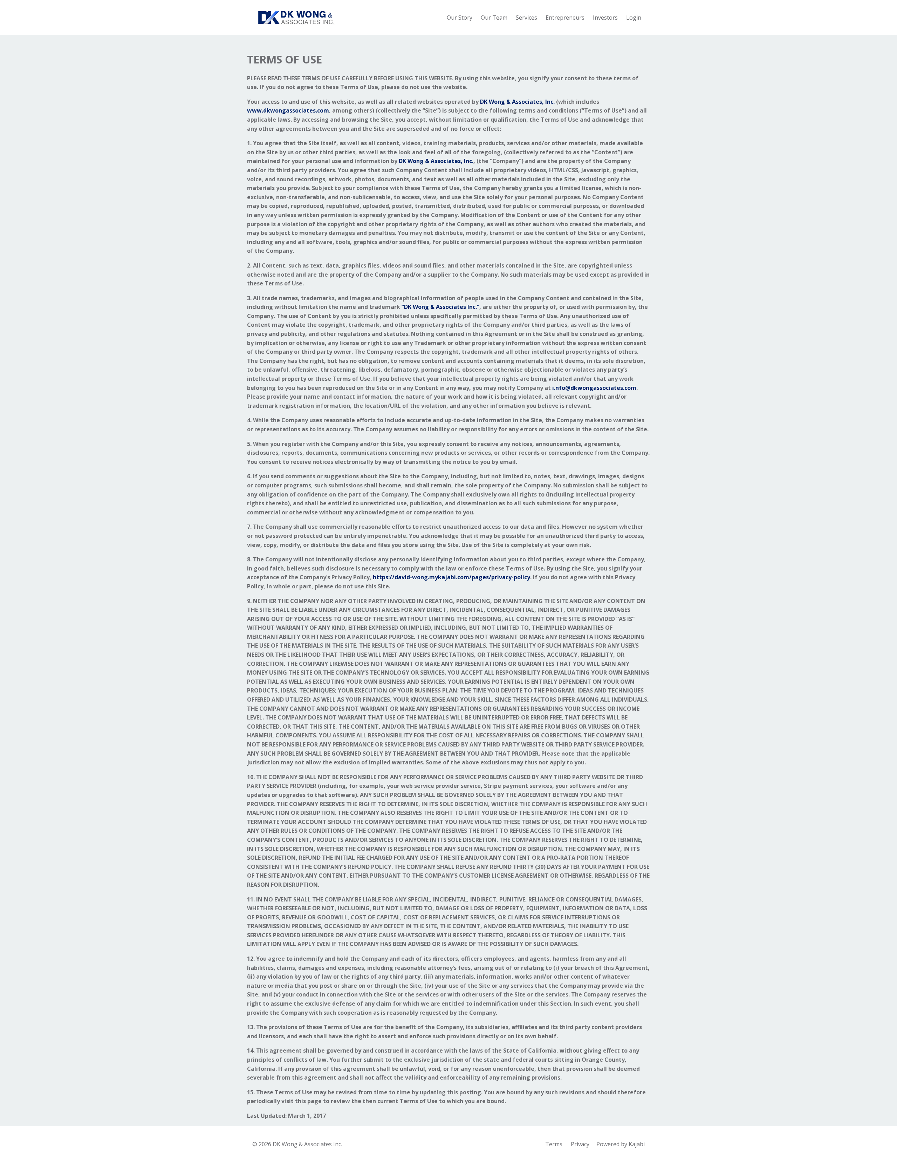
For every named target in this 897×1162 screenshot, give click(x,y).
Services (526, 17)
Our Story (459, 17)
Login (633, 17)
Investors (605, 17)
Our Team (494, 17)
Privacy (580, 1144)
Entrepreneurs (565, 17)
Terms (553, 1144)
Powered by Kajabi (620, 1144)
